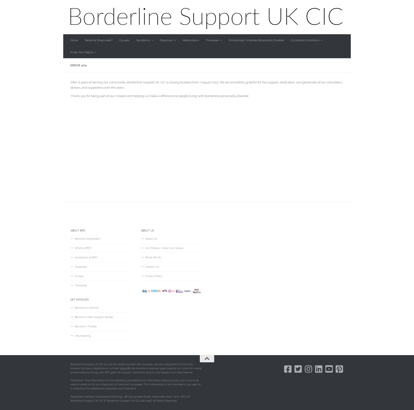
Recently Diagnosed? (99, 40)
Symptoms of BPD (86, 257)
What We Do (153, 257)
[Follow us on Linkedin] (319, 369)
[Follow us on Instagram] (308, 369)
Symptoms (143, 40)
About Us (151, 238)
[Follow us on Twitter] (298, 369)
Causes (124, 40)
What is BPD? (83, 248)
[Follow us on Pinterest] (339, 369)
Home (74, 40)
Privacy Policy (153, 276)
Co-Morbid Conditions (305, 40)
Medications (191, 40)
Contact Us (152, 266)
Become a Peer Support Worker (94, 317)
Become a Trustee (86, 326)
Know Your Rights (81, 52)
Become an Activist (87, 307)
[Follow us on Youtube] (329, 369)
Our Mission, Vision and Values (164, 248)
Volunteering (83, 335)
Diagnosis (166, 40)
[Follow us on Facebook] (288, 369)
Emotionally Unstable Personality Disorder (256, 40)
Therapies (212, 40)
